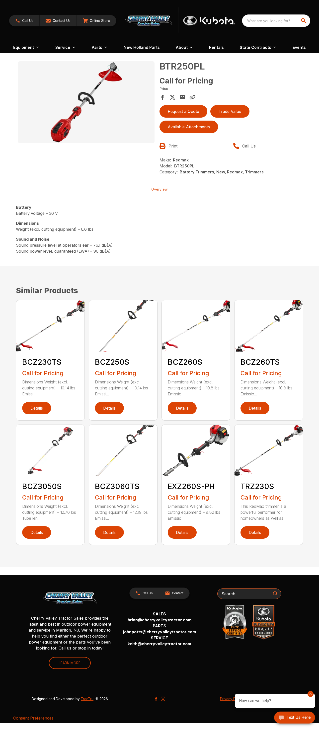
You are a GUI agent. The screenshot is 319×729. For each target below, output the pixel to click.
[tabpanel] (86, 103)
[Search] (275, 593)
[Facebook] (156, 699)
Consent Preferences (33, 718)
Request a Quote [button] (183, 111)
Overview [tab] (159, 189)
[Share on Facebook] (162, 97)
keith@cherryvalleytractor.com (159, 643)
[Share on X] (172, 97)
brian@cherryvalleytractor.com (159, 619)
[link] (96, 20)
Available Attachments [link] (189, 126)
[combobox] (276, 21)
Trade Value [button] (230, 111)
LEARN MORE (69, 663)
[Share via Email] (182, 97)
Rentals (216, 47)
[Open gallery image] (86, 102)
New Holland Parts (142, 47)
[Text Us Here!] (294, 718)
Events (299, 47)
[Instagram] (162, 699)
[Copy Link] (192, 97)
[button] (24, 20)
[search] (304, 20)
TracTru (87, 699)
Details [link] (36, 408)
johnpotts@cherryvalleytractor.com (159, 631)
